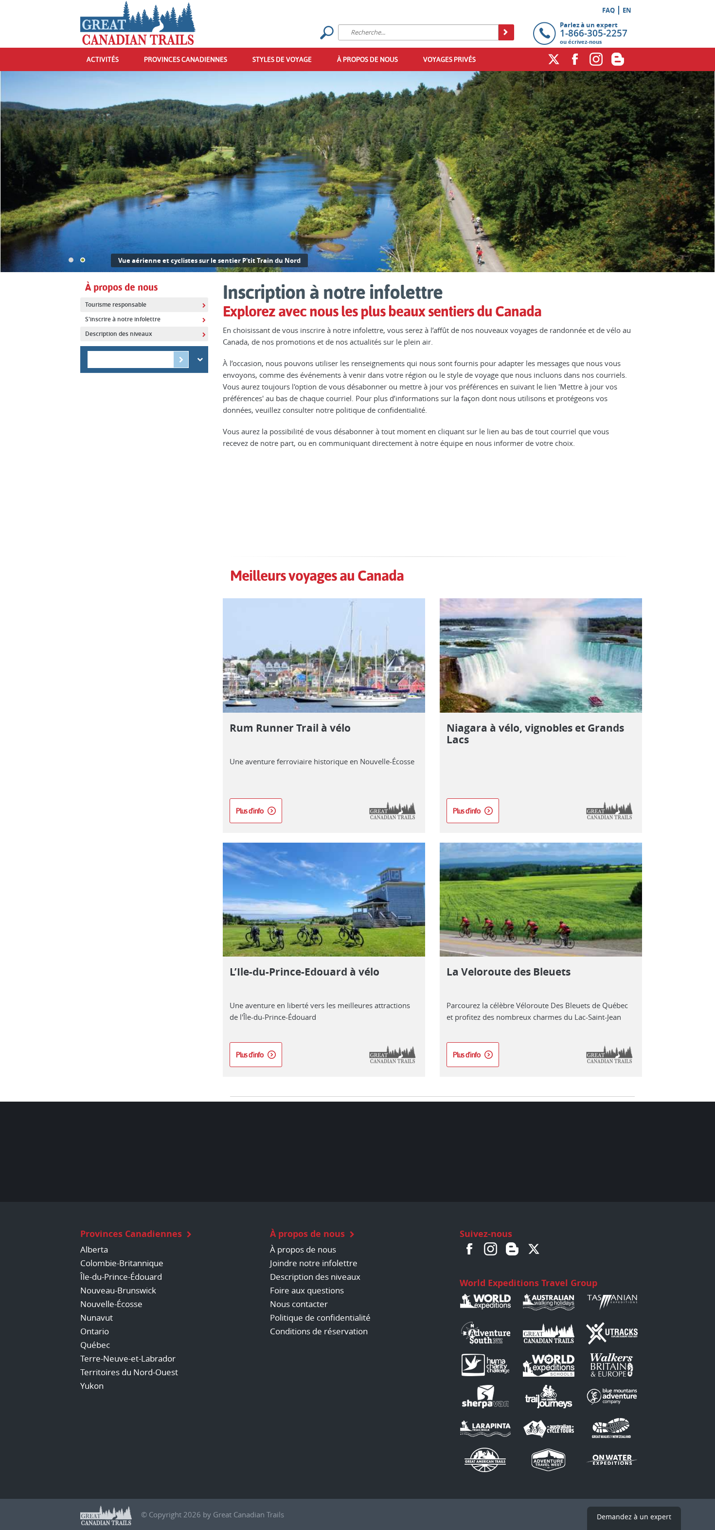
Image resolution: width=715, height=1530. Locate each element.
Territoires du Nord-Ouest (129, 1372)
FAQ (608, 10)
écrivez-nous (585, 41)
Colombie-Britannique (121, 1263)
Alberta (94, 1249)
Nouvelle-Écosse (111, 1303)
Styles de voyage (282, 59)
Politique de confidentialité (320, 1317)
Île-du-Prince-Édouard (121, 1276)
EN (627, 10)
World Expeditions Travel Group (528, 1283)
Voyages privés (449, 59)
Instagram (596, 59)
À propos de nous (367, 59)
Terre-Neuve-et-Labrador (128, 1358)
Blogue (512, 1248)
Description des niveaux (315, 1276)
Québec (95, 1344)
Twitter (553, 59)
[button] (71, 260)
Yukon (92, 1385)
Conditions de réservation (319, 1331)
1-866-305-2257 (593, 33)
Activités (103, 59)
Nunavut (96, 1317)
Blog (617, 59)
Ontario (94, 1331)
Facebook (575, 59)
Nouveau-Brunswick (118, 1290)
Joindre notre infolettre (314, 1263)
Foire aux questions (307, 1290)
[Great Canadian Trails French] (138, 20)
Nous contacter (299, 1303)
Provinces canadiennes (185, 59)
